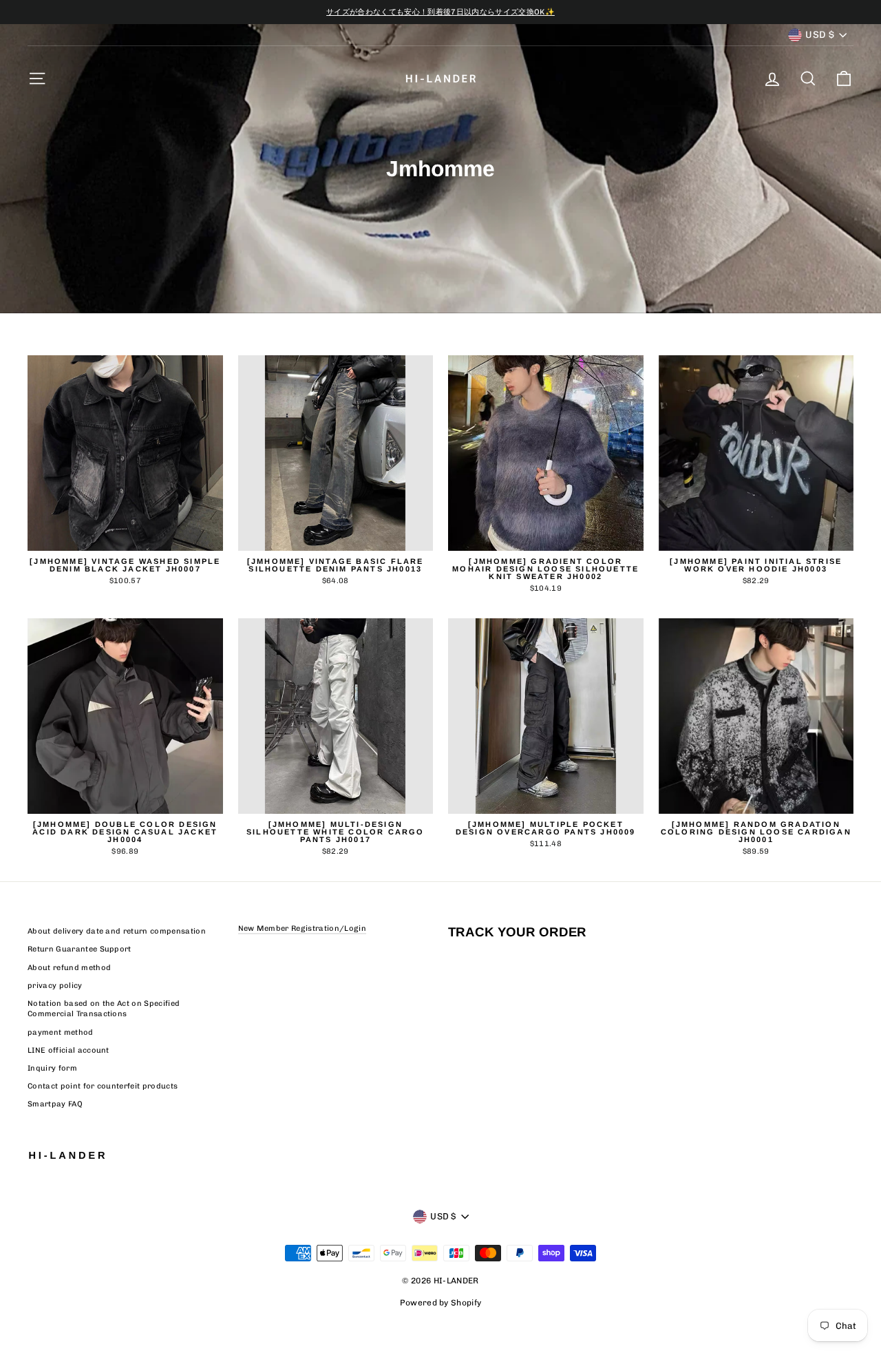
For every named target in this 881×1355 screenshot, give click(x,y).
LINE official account (68, 1050)
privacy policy (55, 985)
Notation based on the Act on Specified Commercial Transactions (104, 1008)
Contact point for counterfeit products (103, 1086)
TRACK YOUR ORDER (517, 932)
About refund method (69, 967)
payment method (61, 1032)
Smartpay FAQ (55, 1104)
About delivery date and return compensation (117, 931)
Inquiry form (52, 1068)
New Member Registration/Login (302, 928)
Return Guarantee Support (79, 949)
